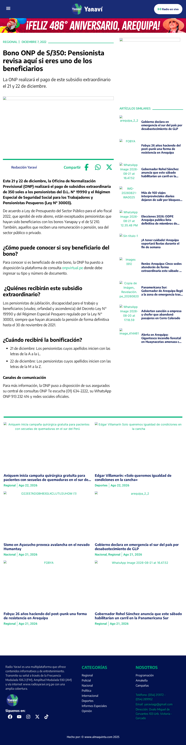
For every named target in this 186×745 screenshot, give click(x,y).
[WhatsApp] (97, 167)
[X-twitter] (37, 716)
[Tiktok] (46, 716)
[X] (109, 167)
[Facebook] (86, 167)
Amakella (141, 680)
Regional (10, 42)
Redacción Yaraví (24, 167)
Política (86, 690)
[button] (8, 8)
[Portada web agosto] (93, 31)
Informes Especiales (94, 706)
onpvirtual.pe (72, 267)
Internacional (90, 696)
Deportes (87, 701)
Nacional (87, 685)
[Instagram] (28, 716)
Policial (86, 680)
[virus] (150, 40)
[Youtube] (19, 716)
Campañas (142, 685)
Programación (145, 675)
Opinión (87, 711)
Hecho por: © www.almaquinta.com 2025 (93, 736)
